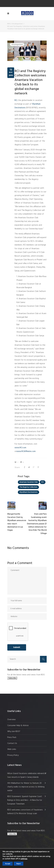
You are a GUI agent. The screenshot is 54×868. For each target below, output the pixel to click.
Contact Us (12, 743)
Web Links (11, 749)
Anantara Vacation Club (29, 482)
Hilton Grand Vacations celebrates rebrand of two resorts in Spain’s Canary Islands (26, 775)
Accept (7, 864)
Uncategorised (17, 24)
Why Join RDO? (13, 731)
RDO (8, 24)
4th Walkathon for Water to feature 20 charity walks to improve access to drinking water (25, 787)
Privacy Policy (13, 755)
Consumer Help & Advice (18, 725)
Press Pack (11, 737)
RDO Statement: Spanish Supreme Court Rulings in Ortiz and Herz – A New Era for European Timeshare (24, 800)
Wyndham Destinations (28, 492)
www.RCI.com (20, 447)
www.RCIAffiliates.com (26, 451)
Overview (11, 719)
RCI (16, 100)
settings (24, 859)
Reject (18, 864)
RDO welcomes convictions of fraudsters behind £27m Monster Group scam (25, 811)
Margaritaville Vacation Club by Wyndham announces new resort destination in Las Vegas (16, 522)
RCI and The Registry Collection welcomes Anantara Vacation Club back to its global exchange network (30, 82)
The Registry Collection (28, 487)
